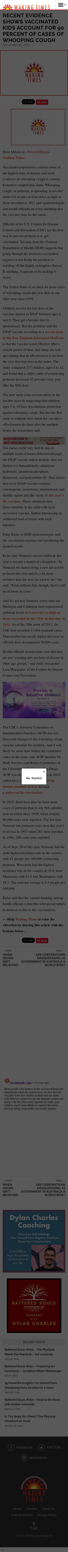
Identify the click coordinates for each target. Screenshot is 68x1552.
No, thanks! (34, 778)
